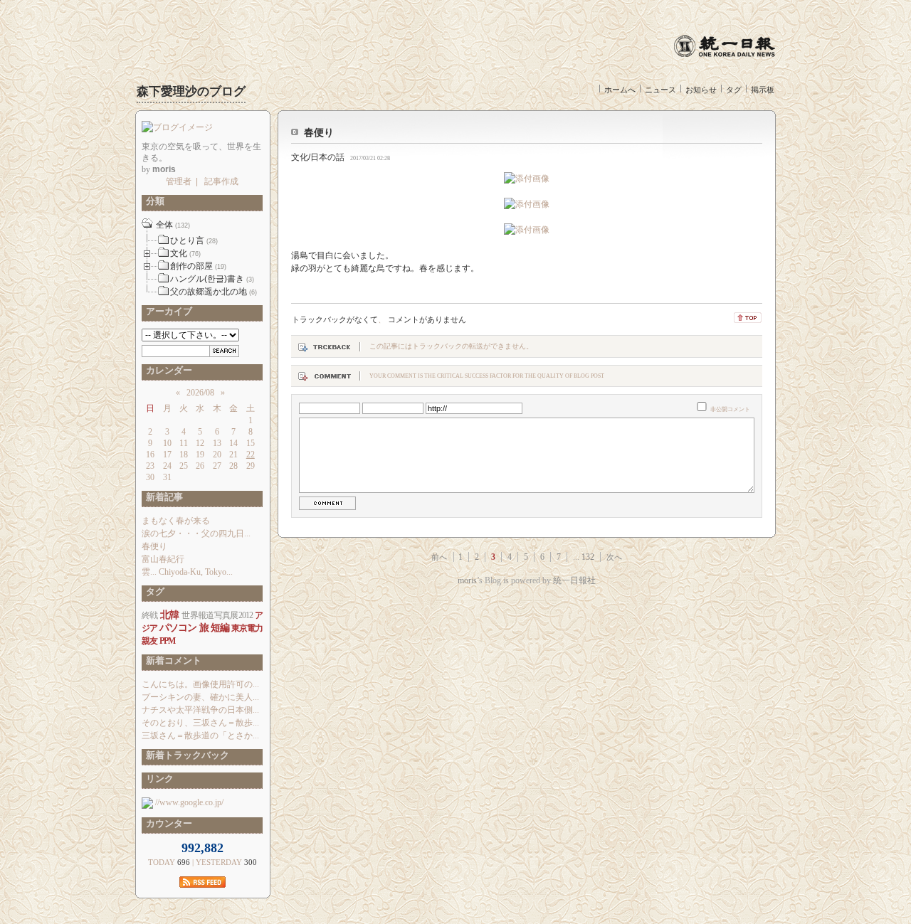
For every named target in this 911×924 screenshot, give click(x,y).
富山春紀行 (163, 559)
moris (467, 580)
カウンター (167, 823)
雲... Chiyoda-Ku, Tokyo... (187, 572)
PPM (167, 641)
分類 (153, 201)
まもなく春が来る (176, 521)
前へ (439, 557)
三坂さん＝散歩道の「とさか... (200, 735)
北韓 (169, 615)
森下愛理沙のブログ (191, 91)
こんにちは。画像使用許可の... (200, 684)
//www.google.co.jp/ (188, 802)
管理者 (178, 181)
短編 (220, 627)
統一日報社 (574, 580)
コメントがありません (427, 319)
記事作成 (221, 181)
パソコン (177, 627)
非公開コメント (730, 409)
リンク (158, 778)
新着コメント (171, 660)
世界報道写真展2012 (217, 615)
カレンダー (167, 370)
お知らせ (701, 89)
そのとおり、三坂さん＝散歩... (200, 723)
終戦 (150, 615)
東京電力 (247, 628)
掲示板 (762, 89)
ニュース (660, 89)
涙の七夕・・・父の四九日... (196, 533)
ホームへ (620, 89)
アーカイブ (167, 311)
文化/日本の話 (317, 157)
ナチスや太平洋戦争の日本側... (200, 710)
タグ (734, 89)
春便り (319, 132)
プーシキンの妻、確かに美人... (200, 697)
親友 (149, 641)
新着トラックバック (185, 755)
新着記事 (162, 497)
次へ (614, 557)
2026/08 (200, 393)
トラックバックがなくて (335, 319)
